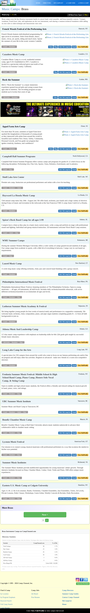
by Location (4, 594)
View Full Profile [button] (83, 47)
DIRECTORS (47, 3)
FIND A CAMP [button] (84, 3)
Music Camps (11, 9)
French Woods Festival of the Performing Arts (24, 29)
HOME (38, 3)
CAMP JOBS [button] (71, 3)
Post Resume (35, 597)
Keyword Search (5, 601)
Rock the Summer (11, 80)
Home (64, 604)
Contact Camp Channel (70, 597)
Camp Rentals (5, 608)
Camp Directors (67, 590)
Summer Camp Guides (70, 594)
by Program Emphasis (7, 597)
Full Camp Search (6, 604)
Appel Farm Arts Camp (13, 126)
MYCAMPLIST (58, 3)
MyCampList (67, 601)
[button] (50, 47)
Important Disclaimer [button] (83, 584)
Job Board (34, 594)
